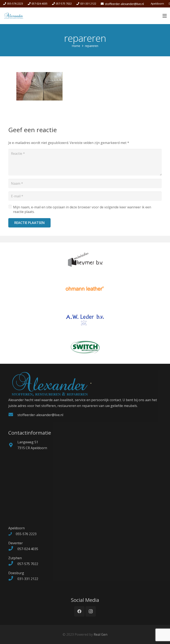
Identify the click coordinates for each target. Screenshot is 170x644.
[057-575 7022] (12, 564)
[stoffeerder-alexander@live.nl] (12, 415)
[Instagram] (90, 611)
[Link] (13, 16)
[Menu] (164, 16)
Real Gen (100, 634)
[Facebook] (79, 611)
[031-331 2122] (12, 579)
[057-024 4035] (12, 549)
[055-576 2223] (12, 534)
